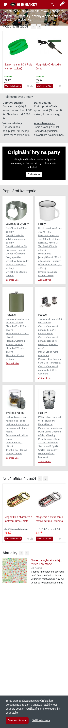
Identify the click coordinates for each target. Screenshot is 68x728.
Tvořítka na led (15, 412)
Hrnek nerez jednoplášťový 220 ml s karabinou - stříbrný (49, 257)
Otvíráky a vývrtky (17, 223)
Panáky (43, 314)
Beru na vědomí (17, 720)
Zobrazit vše (12, 279)
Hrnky (42, 223)
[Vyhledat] (52, 4)
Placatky (11, 314)
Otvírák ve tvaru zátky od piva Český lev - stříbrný (17, 265)
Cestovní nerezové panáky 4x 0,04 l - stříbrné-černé (48, 330)
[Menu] (5, 4)
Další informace (41, 720)
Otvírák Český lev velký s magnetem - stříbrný (16, 239)
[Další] (39, 26)
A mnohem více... (44, 123)
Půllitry (42, 412)
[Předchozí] (33, 26)
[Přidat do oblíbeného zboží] (28, 86)
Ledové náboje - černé (17, 424)
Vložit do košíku (13, 86)
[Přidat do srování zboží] (31, 86)
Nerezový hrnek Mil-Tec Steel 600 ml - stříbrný (48, 246)
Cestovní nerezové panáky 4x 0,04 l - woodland (48, 370)
